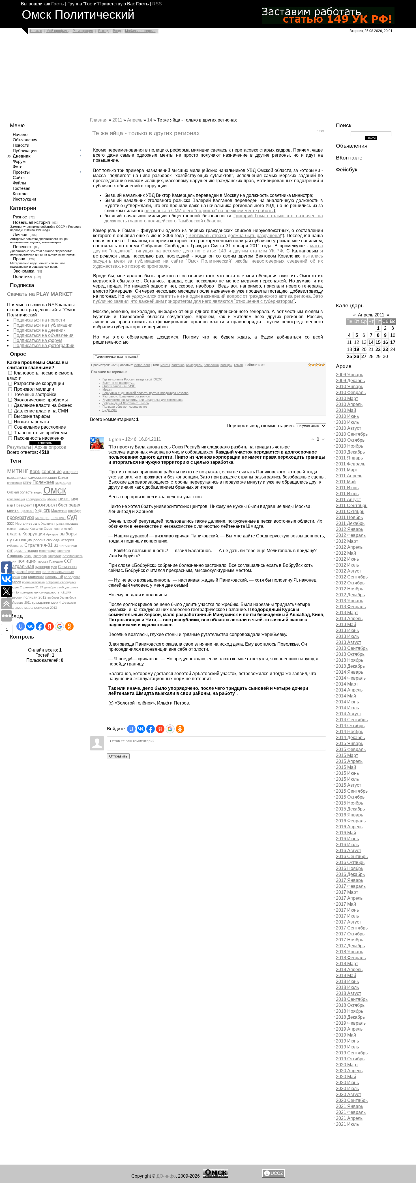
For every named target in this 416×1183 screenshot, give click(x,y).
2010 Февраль (351, 392)
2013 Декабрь (350, 666)
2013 (53, 607)
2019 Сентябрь (352, 1052)
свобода (53, 540)
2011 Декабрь (350, 523)
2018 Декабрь (350, 1017)
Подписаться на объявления (43, 335)
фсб (54, 567)
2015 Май (346, 767)
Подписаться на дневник (39, 330)
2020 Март (347, 1064)
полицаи (30, 597)
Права (19, 259)
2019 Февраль (351, 1023)
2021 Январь (349, 1106)
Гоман (238, 365)
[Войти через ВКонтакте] (30, 626)
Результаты (19, 447)
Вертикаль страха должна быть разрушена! (234, 235)
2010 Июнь (347, 416)
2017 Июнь (347, 910)
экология (13, 577)
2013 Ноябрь (349, 660)
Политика (22, 276)
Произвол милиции (34, 388)
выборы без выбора (62, 597)
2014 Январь (349, 672)
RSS (157, 3)
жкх (10, 523)
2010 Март (347, 398)
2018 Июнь (347, 981)
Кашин (66, 592)
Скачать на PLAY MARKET (39, 294)
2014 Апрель (349, 690)
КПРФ (27, 482)
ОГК (47, 511)
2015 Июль (347, 779)
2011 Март (347, 469)
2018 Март (347, 963)
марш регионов (36, 608)
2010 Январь (349, 386)
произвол (45, 505)
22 (378, 349)
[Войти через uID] (20, 626)
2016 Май (346, 832)
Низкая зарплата (31, 421)
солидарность (36, 499)
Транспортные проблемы (40, 432)
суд (72, 516)
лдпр (36, 523)
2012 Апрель (349, 547)
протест (27, 510)
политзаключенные (58, 572)
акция (26, 540)
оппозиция (14, 482)
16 (385, 342)
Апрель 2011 (371, 314)
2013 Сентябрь (352, 648)
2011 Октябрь (350, 511)
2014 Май (346, 695)
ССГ (68, 561)
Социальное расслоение (40, 427)
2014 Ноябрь (349, 731)
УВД (38, 510)
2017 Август (348, 922)
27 (363, 356)
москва (43, 561)
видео (38, 492)
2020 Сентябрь (352, 1100)
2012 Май (346, 553)
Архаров (52, 534)
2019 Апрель (349, 1029)
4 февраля (67, 603)
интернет (70, 472)
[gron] (97, 443)
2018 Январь (349, 951)
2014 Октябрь (350, 725)
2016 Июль (347, 844)
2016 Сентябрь (352, 856)
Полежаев (43, 482)
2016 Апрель (349, 826)
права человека (33, 582)
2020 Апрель (349, 1070)
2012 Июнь (347, 559)
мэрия (11, 528)
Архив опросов (50, 447)
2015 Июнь (347, 773)
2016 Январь (349, 814)
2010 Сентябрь (352, 434)
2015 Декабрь (350, 809)
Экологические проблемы (41, 399)
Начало (36, 31)
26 (356, 356)
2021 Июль (347, 1124)
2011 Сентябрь (351, 505)
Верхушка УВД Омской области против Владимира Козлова (145, 393)
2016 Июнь (347, 838)
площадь (71, 523)
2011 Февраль (350, 463)
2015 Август (348, 785)
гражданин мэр (45, 602)
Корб (35, 471)
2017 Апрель (349, 898)
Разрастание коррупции (39, 383)
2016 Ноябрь (349, 868)
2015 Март (347, 755)
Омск (54, 490)
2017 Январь (349, 880)
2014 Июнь (347, 701)
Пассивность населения (39, 438)
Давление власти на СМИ (41, 410)
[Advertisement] (170, 77)
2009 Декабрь (350, 380)
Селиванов (67, 567)
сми (24, 577)
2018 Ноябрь (349, 1011)
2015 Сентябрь (352, 791)
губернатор (15, 545)
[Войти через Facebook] (40, 626)
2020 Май (346, 1076)
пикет (64, 498)
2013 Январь (349, 600)
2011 (27, 602)
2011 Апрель (349, 475)
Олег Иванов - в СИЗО (119, 386)
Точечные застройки (35, 394)
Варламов (15, 608)
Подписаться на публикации (42, 325)
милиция (42, 518)
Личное (20, 234)
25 (349, 356)
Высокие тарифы (32, 416)
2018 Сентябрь (352, 999)
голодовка (72, 577)
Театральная (20, 566)
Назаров (14, 582)
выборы (68, 534)
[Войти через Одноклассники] (69, 626)
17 (392, 342)
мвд (74, 499)
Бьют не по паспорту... (118, 382)
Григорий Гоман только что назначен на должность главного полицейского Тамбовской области (213, 218)
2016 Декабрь (350, 874)
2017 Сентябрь (352, 927)
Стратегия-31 (38, 545)
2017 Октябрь (350, 933)
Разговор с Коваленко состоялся (126, 396)
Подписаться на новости (39, 320)
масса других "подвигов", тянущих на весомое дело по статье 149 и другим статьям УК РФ (208, 248)
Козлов (63, 477)
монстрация (47, 550)
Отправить (118, 756)
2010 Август (348, 428)
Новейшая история (31, 222)
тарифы (23, 528)
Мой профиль (57, 31)
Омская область (20, 492)
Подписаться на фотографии (43, 345)
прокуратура (20, 517)
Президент (23, 505)
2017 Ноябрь (349, 939)
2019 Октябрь (350, 1058)
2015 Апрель (349, 761)
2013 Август (348, 642)
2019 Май (346, 1035)
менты (13, 510)
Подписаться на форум (37, 340)
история (67, 540)
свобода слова (67, 587)
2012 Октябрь (350, 582)
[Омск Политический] (215, 1176)
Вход (117, 31)
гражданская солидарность (39, 592)
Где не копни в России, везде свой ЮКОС (132, 379)
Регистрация (83, 31)
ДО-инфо (166, 1176)
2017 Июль (347, 916)
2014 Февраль (351, 678)
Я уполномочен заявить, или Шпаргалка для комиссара (142, 399)
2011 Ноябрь (349, 517)
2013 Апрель (349, 618)
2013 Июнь (347, 630)
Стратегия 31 (29, 587)
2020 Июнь (347, 1082)
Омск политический (58, 528)
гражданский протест (24, 572)
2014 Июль (347, 707)
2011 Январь (349, 458)
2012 (42, 597)
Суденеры (109, 410)
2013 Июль (347, 636)
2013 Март (347, 612)
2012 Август (348, 571)
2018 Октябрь (350, 1005)
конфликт (54, 556)
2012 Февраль (351, 535)
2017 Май (346, 904)
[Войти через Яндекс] (49, 626)
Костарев (40, 556)
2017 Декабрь (350, 945)
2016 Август (348, 850)
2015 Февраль (351, 749)
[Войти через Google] (59, 626)
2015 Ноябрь (349, 803)
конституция (16, 499)
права (59, 523)
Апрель (134, 120)
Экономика (23, 271)
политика (58, 518)
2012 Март (347, 541)
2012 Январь (349, 529)
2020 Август (348, 1094)
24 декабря (48, 587)
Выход (103, 31)
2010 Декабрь (350, 452)
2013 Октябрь (350, 654)
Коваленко (211, 365)
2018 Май (346, 975)
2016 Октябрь (350, 862)
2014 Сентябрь (352, 719)
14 (149, 120)
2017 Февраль (351, 886)
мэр (10, 505)
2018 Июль (347, 987)
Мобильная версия (140, 31)
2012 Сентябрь (352, 577)
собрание (52, 471)
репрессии (14, 597)
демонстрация (26, 551)
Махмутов (59, 511)
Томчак (13, 592)
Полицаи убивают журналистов (124, 406)
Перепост (22, 246)
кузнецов (42, 567)
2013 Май (346, 624)
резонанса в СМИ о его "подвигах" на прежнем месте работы (209, 210)
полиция (27, 561)
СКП (10, 550)
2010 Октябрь (350, 440)
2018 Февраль (351, 957)
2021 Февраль (351, 1112)
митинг (18, 471)
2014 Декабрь (350, 737)
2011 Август (348, 499)
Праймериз (15, 602)
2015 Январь (349, 743)
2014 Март (347, 684)
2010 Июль (347, 422)
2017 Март (347, 892)
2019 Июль (347, 1046)
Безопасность (73, 556)
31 (56, 545)
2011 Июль (347, 493)
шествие (63, 550)
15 (378, 342)
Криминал (36, 577)
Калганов (36, 528)
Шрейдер (74, 510)
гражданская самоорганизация (32, 478)
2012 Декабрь (350, 594)
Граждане (56, 561)
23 (385, 349)
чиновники (68, 545)
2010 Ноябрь (349, 446)
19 (356, 349)
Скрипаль (15, 556)
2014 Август (348, 713)
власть (14, 533)
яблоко (52, 499)
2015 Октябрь (350, 797)
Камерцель (194, 365)
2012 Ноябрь (349, 588)
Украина (47, 523)
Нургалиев (23, 523)
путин (13, 539)
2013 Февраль (351, 606)
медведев (63, 483)
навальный (54, 577)
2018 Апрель (349, 969)
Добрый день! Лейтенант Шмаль (125, 403)
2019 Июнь (347, 1041)
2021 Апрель (349, 1118)
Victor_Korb (142, 365)
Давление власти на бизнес (43, 405)
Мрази (106, 389)
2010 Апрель (349, 404)
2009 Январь (349, 374)
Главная (99, 120)
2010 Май (346, 410)
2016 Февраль (351, 820)
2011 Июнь (347, 487)
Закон (28, 556)
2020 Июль (347, 1088)
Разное (20, 217)
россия (39, 540)
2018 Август (348, 993)
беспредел (70, 505)
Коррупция (33, 533)
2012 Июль (347, 565)
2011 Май (346, 481)
